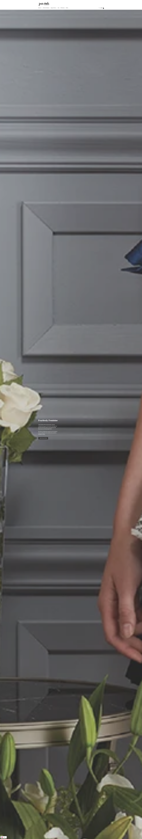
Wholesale (63, 7)
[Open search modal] (99, 8)
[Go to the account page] (101, 8)
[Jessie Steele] (44, 4)
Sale (58, 7)
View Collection (43, 438)
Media (67, 7)
